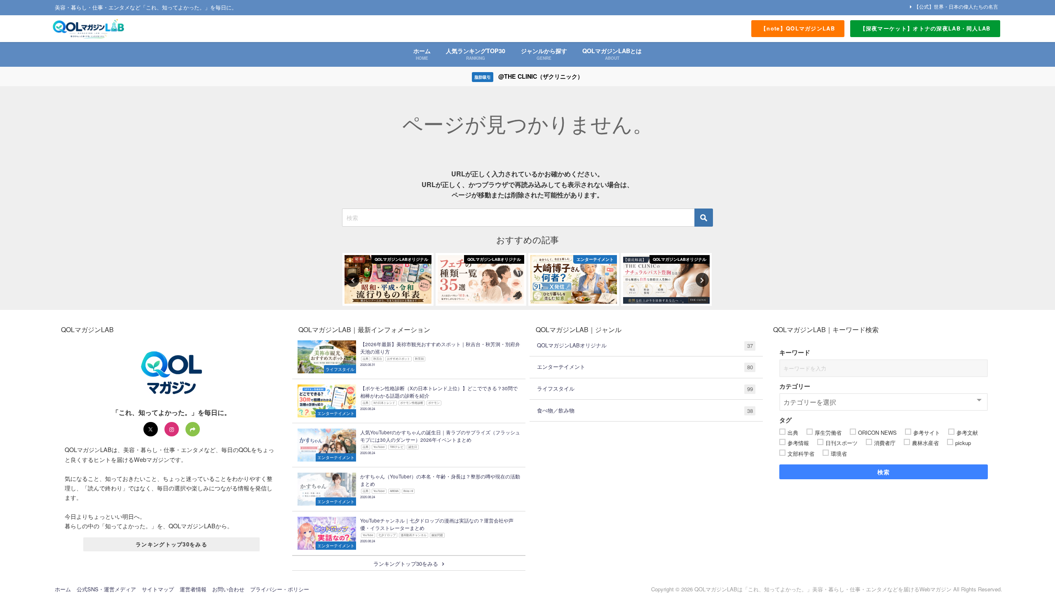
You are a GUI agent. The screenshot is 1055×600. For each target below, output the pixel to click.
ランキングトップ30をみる (171, 544)
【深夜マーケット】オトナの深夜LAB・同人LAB (925, 28)
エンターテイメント (645, 367)
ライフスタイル (645, 388)
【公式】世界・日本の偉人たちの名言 (956, 6)
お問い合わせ (228, 589)
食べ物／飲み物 (645, 410)
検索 (883, 472)
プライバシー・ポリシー (279, 589)
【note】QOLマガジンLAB (798, 28)
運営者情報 (193, 589)
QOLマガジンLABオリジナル (645, 345)
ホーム (63, 589)
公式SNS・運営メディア (106, 589)
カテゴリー (794, 386)
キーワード (794, 352)
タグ (785, 419)
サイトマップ (158, 589)
